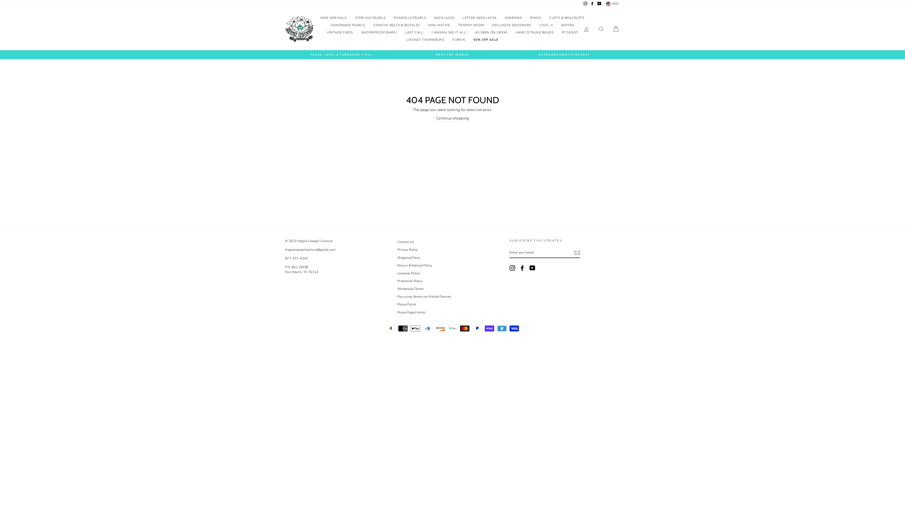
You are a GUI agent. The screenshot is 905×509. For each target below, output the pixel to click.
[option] (341, 55)
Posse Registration (411, 312)
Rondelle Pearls (410, 18)
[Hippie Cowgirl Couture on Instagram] (512, 268)
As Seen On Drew (491, 32)
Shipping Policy (408, 257)
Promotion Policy (409, 281)
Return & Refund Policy (414, 265)
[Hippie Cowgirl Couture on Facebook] (522, 268)
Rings (535, 18)
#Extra (568, 25)
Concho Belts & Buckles (396, 25)
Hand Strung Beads (535, 32)
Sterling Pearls (370, 18)
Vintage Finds (340, 32)
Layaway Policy (408, 273)
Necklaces (444, 18)
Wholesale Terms (410, 289)
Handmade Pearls (348, 25)
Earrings (513, 18)
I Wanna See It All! (449, 32)
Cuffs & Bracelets (566, 18)
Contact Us (405, 242)
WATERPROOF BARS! (379, 32)
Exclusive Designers (511, 25)
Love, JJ (546, 25)
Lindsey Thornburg (425, 40)
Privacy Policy (407, 249)
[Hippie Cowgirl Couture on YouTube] (532, 268)
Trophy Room (471, 25)
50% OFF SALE (486, 40)
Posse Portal (406, 304)
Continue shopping (452, 118)
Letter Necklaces (480, 18)
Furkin (458, 40)
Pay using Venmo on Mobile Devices (424, 296)
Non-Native (439, 25)
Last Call (414, 32)
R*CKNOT (570, 32)
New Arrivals (334, 18)
